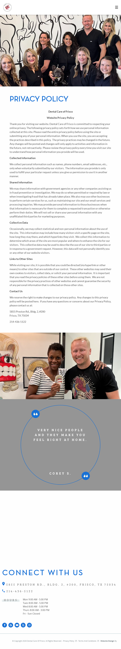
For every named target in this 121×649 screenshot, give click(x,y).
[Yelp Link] (23, 625)
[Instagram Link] (29, 625)
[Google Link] (10, 625)
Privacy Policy (68, 641)
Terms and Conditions (87, 641)
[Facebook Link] (4, 625)
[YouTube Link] (17, 625)
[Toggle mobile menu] (116, 7)
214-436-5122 (19, 591)
